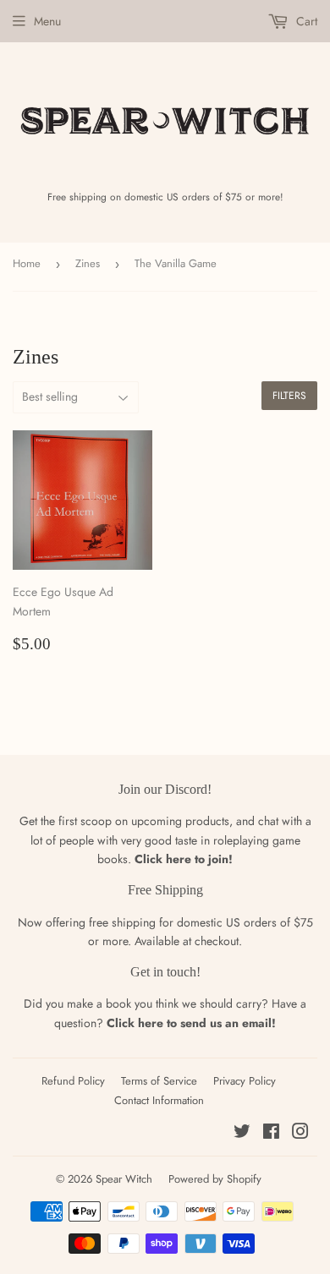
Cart (305, 21)
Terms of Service (159, 1081)
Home (27, 263)
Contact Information (159, 1100)
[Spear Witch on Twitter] (242, 1133)
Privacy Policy (244, 1081)
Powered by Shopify (214, 1179)
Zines (87, 263)
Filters (289, 395)
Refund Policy (73, 1081)
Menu (47, 21)
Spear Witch (124, 1179)
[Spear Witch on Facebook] (271, 1133)
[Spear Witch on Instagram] (300, 1133)
